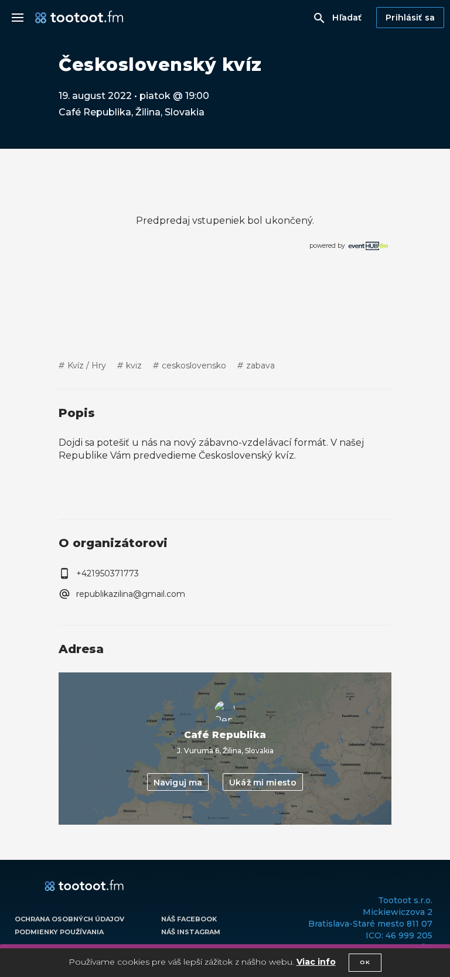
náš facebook (189, 919)
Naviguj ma (178, 782)
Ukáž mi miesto (262, 782)
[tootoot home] (84, 886)
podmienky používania (59, 932)
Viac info (316, 961)
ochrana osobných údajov (69, 919)
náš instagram (190, 932)
